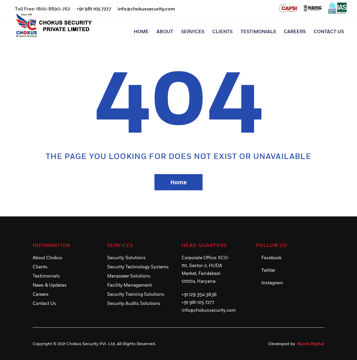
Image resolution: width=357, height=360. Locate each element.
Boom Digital (310, 344)
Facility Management (129, 285)
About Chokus (47, 258)
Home (141, 32)
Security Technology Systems (138, 267)
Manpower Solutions (129, 276)
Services (192, 32)
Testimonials (258, 32)
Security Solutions (126, 258)
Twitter (268, 270)
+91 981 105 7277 (94, 9)
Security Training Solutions (135, 294)
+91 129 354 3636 (199, 295)
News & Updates (50, 285)
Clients (222, 32)
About (165, 32)
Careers (295, 32)
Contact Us (44, 303)
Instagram (272, 283)
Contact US (329, 32)
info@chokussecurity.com (146, 9)
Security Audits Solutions (133, 303)
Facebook (271, 258)
